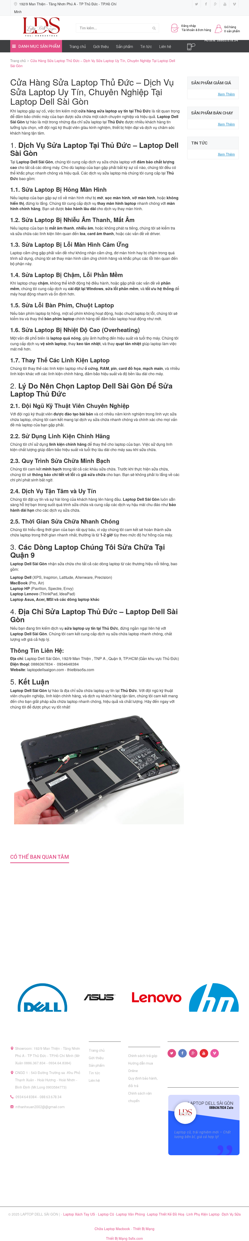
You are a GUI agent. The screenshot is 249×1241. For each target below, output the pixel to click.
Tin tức (146, 46)
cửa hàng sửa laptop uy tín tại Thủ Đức (114, 111)
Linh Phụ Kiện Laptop (204, 1214)
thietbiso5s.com (80, 669)
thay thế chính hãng (62, 318)
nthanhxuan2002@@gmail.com (40, 1107)
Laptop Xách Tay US (79, 1214)
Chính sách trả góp (142, 1056)
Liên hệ (165, 46)
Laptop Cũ (106, 1214)
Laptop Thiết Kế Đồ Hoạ (166, 1214)
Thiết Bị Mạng (143, 1228)
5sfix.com (135, 1238)
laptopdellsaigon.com (45, 669)
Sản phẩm (124, 46)
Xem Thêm (226, 94)
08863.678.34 (227, 40)
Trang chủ (77, 46)
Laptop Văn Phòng (131, 1214)
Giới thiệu (101, 46)
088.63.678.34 (50, 1097)
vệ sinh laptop (53, 343)
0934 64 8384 (26, 1097)
